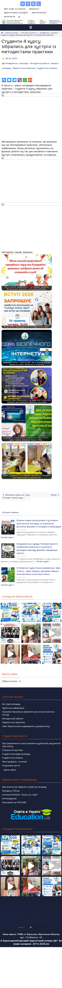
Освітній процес (11, 33)
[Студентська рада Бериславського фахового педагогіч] (10, 649)
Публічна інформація (13, 704)
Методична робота (29, 33)
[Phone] (38, 3)
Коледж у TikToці (11, 786)
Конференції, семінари (49, 33)
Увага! (53, 493)
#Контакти (9, 17)
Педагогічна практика (23, 66)
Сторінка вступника (12, 746)
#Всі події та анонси (15, 9)
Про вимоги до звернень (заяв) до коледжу (24, 782)
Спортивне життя (11, 761)
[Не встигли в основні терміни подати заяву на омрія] (10, 608)
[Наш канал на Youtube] (22, 3)
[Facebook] (28, 3)
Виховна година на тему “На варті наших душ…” (16, 494)
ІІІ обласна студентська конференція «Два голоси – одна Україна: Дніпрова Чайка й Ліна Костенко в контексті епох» (38, 567)
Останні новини (10, 510)
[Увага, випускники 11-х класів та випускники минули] (31, 608)
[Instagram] (33, 3)
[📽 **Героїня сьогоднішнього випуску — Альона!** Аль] (31, 628)
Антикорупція (9, 794)
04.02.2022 (11, 58)
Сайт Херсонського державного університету (26, 722)
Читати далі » (23, 534)
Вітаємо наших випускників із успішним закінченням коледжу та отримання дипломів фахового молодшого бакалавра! (39, 521)
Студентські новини (46, 66)
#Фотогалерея (39, 13)
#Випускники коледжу (16, 13)
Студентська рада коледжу (16, 749)
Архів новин (10, 765)
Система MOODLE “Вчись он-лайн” (20, 790)
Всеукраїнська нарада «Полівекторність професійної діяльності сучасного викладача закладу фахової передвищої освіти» (37, 544)
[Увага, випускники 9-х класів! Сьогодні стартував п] (51, 608)
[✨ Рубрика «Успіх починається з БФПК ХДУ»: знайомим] (31, 649)
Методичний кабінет (12, 714)
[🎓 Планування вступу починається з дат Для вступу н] (51, 649)
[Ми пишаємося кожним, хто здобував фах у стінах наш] (51, 628)
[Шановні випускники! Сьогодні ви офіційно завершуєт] (10, 628)
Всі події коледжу (11, 700)
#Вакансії (34, 9)
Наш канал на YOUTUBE (14, 798)
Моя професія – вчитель (14, 757)
